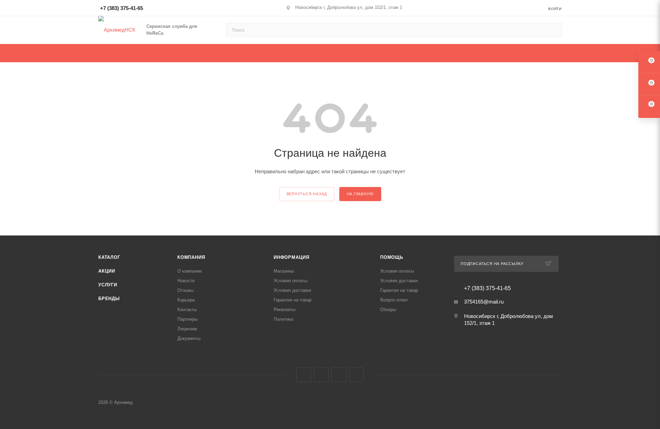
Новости (186, 280)
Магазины (284, 271)
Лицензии (187, 328)
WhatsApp (356, 374)
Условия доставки (292, 290)
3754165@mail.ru (484, 302)
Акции (106, 271)
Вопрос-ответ (394, 299)
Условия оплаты (290, 280)
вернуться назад (307, 194)
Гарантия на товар (292, 299)
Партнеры (187, 319)
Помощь (391, 257)
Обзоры (388, 309)
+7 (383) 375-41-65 (121, 8)
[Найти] (553, 30)
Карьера (186, 299)
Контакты (187, 309)
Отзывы (185, 290)
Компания (191, 257)
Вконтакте (303, 374)
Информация (291, 257)
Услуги (107, 284)
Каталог (109, 257)
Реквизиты (284, 309)
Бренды (109, 298)
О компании (189, 271)
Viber (338, 374)
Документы (188, 338)
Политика (283, 319)
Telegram (321, 374)
